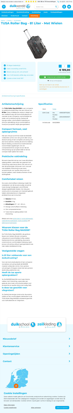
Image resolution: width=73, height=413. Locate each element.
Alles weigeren (36, 407)
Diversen (5, 16)
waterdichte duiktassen (9, 221)
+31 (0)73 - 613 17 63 (65, 1)
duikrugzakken (23, 221)
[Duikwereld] (20, 6)
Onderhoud (15, 16)
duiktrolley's (17, 218)
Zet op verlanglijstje (56, 80)
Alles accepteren (62, 407)
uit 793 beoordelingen (47, 1)
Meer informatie (9, 405)
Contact (24, 16)
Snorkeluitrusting (23, 12)
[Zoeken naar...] (56, 7)
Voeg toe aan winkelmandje (56, 77)
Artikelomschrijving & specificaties (13, 96)
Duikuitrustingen (8, 12)
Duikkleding (36, 12)
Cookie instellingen (10, 407)
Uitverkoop (34, 16)
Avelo (46, 12)
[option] (36, 44)
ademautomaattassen (9, 223)
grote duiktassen (27, 218)
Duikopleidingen (56, 12)
